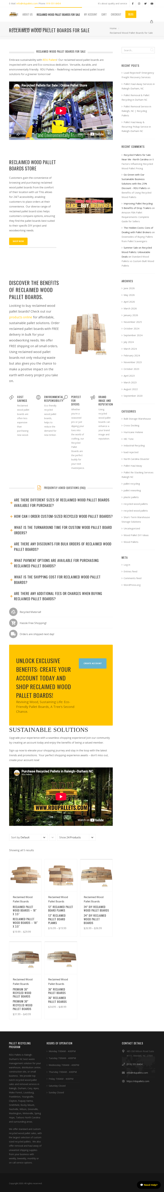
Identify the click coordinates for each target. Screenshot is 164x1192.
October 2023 (131, 368)
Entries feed (130, 571)
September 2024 (133, 335)
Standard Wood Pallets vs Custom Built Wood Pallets (138, 261)
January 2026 (131, 315)
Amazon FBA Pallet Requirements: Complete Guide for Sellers (135, 217)
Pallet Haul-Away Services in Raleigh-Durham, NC (138, 86)
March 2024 (130, 348)
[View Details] (25, 875)
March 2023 (130, 382)
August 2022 (131, 389)
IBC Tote (129, 438)
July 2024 (129, 342)
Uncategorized (132, 528)
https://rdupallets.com (138, 1081)
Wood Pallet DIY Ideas (136, 535)
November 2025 (133, 321)
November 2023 (133, 362)
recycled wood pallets (136, 503)
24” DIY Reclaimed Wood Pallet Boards (95, 919)
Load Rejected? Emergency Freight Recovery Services (138, 75)
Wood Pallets (131, 541)
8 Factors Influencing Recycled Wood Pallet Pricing (138, 164)
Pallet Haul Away (133, 465)
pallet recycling (132, 483)
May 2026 (129, 295)
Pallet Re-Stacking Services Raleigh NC (137, 474)
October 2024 (131, 328)
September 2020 (133, 395)
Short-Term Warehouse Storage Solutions (136, 519)
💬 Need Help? (149, 1184)
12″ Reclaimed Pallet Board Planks (57, 919)
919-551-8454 (53, 3)
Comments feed (132, 578)
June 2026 (129, 288)
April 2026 (129, 301)
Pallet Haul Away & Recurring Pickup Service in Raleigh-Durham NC (136, 126)
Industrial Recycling (134, 445)
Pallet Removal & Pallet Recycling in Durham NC (135, 97)
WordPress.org (132, 584)
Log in (127, 564)
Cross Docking (131, 425)
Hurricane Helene (133, 432)
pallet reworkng (132, 490)
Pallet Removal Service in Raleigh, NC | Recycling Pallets (136, 111)
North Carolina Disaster (136, 458)
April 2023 (129, 375)
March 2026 (130, 308)
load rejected (131, 452)
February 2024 (132, 355)
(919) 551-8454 (134, 1064)
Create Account (93, 663)
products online (20, 317)
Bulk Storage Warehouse (137, 418)
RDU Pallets (50, 60)
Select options (30, 925)
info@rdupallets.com (27, 3)
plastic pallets (131, 497)
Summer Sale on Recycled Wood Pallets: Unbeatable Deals (137, 252)
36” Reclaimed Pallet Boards (57, 999)
